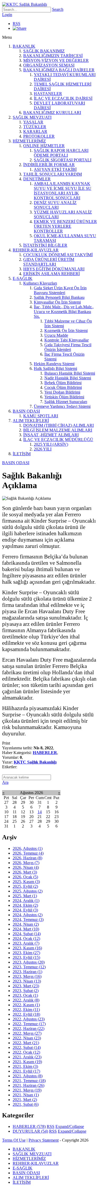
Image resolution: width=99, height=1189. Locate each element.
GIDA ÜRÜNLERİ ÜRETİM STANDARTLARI (48, 261)
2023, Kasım (27, 948)
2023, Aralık (26, 943)
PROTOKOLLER (39, 136)
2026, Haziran (27, 858)
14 (39, 812)
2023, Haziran (27, 971)
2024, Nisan (26, 924)
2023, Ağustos (29, 962)
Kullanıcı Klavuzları (40, 283)
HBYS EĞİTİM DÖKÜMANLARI (53, 269)
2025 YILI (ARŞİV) (51, 444)
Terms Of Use (14, 1140)
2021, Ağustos (28, 1076)
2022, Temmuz (29, 1024)
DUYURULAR (30, 1131)
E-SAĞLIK (22, 278)
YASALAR (33, 122)
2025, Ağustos (28, 891)
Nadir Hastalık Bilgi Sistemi (67, 378)
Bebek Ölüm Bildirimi (63, 382)
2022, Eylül (26, 1014)
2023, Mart (26, 986)
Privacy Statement (44, 1140)
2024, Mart (26, 929)
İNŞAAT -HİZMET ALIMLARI (51, 435)
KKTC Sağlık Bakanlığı (35, 762)
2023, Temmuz (29, 967)
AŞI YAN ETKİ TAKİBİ (55, 169)
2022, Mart (26, 1043)
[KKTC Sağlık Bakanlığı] (24, 4)
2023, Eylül (26, 957)
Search (57, 9)
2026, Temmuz (28, 853)
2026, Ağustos (28, 848)
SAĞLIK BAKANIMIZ (44, 51)
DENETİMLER (37, 179)
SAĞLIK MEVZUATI (32, 117)
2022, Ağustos (29, 1019)
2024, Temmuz (28, 919)
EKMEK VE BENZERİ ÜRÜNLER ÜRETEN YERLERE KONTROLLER (65, 226)
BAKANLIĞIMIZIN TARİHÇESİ (53, 55)
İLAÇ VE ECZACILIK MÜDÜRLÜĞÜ (58, 439)
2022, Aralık (26, 1000)
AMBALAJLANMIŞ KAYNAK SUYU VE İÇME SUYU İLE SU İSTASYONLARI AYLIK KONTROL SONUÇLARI (62, 190)
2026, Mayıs (26, 862)
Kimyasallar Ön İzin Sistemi (57, 302)
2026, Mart (25, 872)
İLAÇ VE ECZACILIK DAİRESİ (63, 98)
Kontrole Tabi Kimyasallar (66, 340)
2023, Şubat (26, 990)
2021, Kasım (27, 1061)
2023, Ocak (25, 995)
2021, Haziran (28, 1085)
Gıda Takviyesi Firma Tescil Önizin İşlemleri (67, 347)
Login (7, 14)
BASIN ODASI (26, 411)
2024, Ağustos (28, 915)
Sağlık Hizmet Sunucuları (65, 401)
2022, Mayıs (27, 1033)
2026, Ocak (25, 877)
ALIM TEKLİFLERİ (31, 420)
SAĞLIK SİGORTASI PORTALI (62, 160)
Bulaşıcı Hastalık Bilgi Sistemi (69, 373)
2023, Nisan (27, 981)
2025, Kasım (26, 881)
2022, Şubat (27, 1047)
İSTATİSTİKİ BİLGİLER (45, 245)
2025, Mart (25, 896)
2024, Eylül (25, 910)
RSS (16, 23)
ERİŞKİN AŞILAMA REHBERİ (51, 273)
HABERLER (45, 752)
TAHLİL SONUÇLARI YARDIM (52, 174)
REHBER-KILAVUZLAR (36, 250)
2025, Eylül (25, 886)
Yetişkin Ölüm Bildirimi (64, 397)
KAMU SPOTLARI (40, 416)
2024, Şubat (27, 934)
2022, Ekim (26, 1009)
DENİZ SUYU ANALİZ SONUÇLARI (55, 205)
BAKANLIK (24, 46)
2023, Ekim (26, 952)
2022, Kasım (26, 1005)
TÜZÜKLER (34, 127)
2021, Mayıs (27, 1090)
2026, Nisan (26, 867)
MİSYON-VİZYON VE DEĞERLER (56, 60)
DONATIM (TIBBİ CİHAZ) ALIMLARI (58, 425)
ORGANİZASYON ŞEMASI (48, 65)
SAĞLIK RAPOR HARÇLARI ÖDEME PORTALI (61, 152)
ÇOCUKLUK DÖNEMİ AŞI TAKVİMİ (58, 254)
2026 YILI (42, 449)
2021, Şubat (26, 1104)
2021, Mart (25, 1099)
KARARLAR (35, 131)
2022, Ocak (26, 1052)
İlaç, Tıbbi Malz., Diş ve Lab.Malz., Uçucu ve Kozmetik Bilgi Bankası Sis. (64, 312)
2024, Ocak (26, 938)
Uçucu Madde (56, 335)
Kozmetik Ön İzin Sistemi (66, 330)
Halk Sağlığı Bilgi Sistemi (55, 368)
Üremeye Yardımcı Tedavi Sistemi (62, 406)
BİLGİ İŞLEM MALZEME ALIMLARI (57, 430)
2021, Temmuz (29, 1080)
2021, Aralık (27, 1057)
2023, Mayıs (27, 976)
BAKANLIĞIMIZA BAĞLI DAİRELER (59, 70)
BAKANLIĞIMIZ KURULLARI (52, 112)
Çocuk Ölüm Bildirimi (63, 387)
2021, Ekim (25, 1066)
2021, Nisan (26, 1095)
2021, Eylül (26, 1071)
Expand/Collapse (69, 1126)
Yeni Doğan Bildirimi (62, 392)
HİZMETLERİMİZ (29, 141)
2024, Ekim (25, 905)
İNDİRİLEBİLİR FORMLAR (49, 164)
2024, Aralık (26, 900)
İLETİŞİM (22, 454)
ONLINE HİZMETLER (44, 145)
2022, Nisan (27, 1038)
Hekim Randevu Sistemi (54, 363)
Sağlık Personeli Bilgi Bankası (59, 297)
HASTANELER (48, 93)
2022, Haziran (28, 1028)
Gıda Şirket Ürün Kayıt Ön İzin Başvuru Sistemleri (60, 290)
